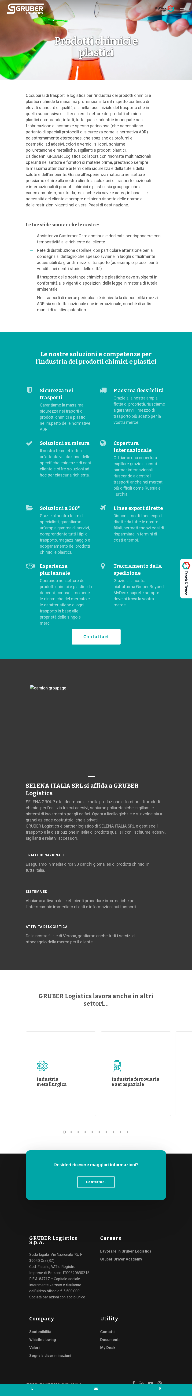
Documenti (109, 1339)
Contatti (107, 1332)
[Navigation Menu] (182, 8)
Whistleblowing (42, 1339)
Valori (34, 1347)
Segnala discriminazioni (50, 1355)
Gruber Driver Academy (121, 1259)
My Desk (107, 1347)
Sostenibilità (40, 1332)
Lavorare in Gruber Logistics (125, 1251)
